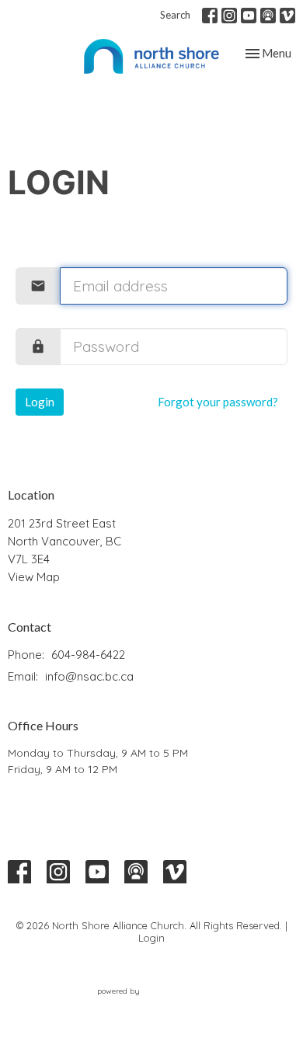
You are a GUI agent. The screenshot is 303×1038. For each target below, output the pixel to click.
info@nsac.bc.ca (89, 676)
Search (175, 15)
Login (39, 402)
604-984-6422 (88, 654)
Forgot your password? (218, 402)
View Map (34, 577)
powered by (142, 1004)
